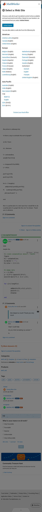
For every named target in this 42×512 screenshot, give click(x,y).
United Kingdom (27, 77)
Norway (24, 54)
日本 (3, 102)
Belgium (4, 51)
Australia (5, 85)
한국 (3, 105)
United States (6, 44)
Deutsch (26, 69)
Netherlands (26, 51)
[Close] (39, 4)
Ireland (4, 69)
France (4, 66)
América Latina (7, 38)
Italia (3, 72)
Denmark (5, 54)
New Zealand (6, 91)
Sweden (24, 63)
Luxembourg (6, 74)
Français (26, 74)
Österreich (25, 57)
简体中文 (7, 97)
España (4, 60)
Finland (4, 63)
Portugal (25, 60)
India (3, 88)
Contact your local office (21, 112)
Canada (4, 41)
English (26, 72)
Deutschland (6, 57)
